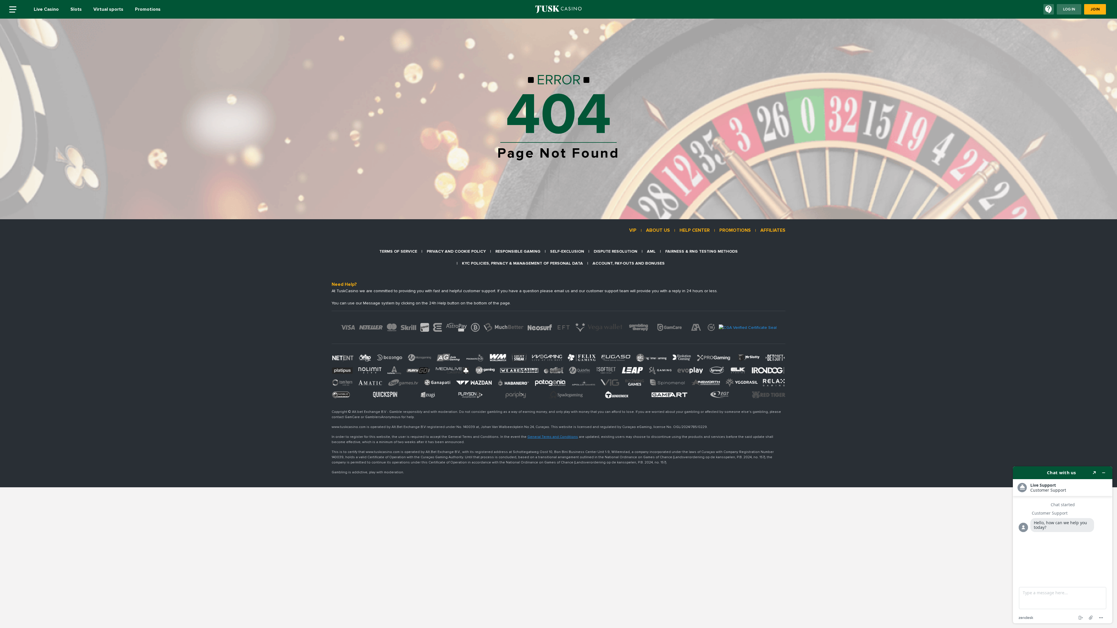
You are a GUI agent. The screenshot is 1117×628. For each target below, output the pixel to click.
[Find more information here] (1062, 545)
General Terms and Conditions (552, 437)
